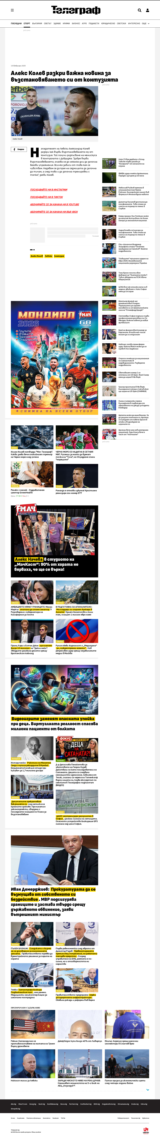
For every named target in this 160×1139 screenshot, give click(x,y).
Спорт (27, 24)
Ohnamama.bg (123, 1104)
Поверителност (123, 1118)
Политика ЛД (135, 1118)
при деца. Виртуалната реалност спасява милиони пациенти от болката (54, 724)
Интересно (134, 24)
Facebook (56, 1118)
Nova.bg (63, 1104)
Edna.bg (144, 1104)
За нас (13, 1118)
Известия (145, 1118)
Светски (121, 24)
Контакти (46, 1118)
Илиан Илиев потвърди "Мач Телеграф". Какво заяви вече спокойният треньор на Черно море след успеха (32, 454)
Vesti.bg (41, 1104)
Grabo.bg (135, 1104)
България (37, 24)
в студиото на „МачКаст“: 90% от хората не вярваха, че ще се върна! (46, 564)
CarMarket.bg (85, 1104)
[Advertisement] (54, 280)
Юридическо (108, 24)
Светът (47, 24)
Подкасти (94, 24)
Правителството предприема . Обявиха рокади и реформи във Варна (76, 997)
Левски (48, 256)
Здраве (57, 24)
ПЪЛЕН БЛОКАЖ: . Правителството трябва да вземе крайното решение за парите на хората (31, 953)
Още (144, 24)
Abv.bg (13, 1104)
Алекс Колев (37, 256)
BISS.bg (97, 1104)
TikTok (63, 1118)
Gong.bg (32, 1104)
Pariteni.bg (73, 1104)
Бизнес (76, 24)
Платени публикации (34, 1118)
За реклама (20, 1118)
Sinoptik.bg (15, 1109)
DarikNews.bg (52, 1104)
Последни (16, 24)
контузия (59, 256)
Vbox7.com (22, 1104)
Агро (84, 24)
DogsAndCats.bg (108, 1104)
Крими (66, 24)
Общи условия (36, 1132)
